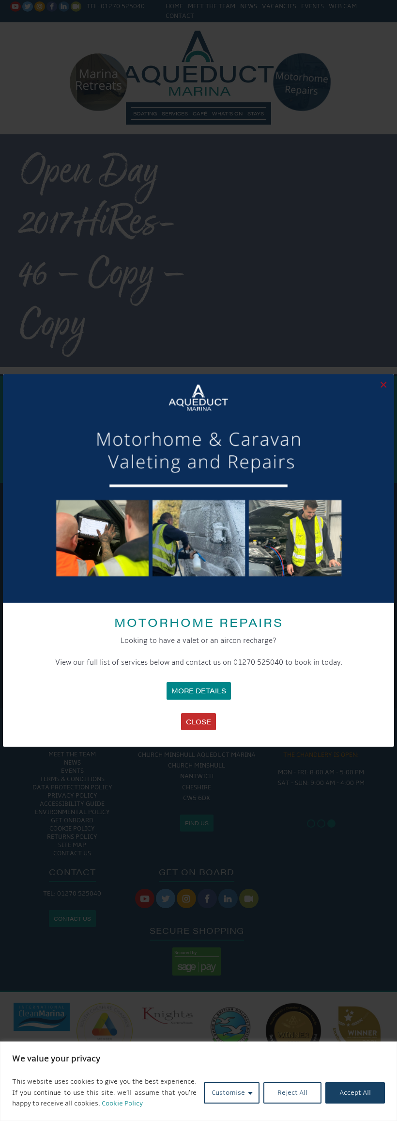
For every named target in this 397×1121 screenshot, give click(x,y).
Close (198, 721)
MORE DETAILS (198, 690)
